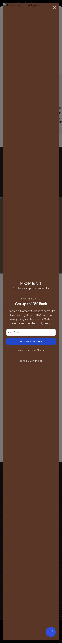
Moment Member (31, 311)
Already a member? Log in (31, 350)
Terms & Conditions (31, 360)
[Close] (54, 7)
